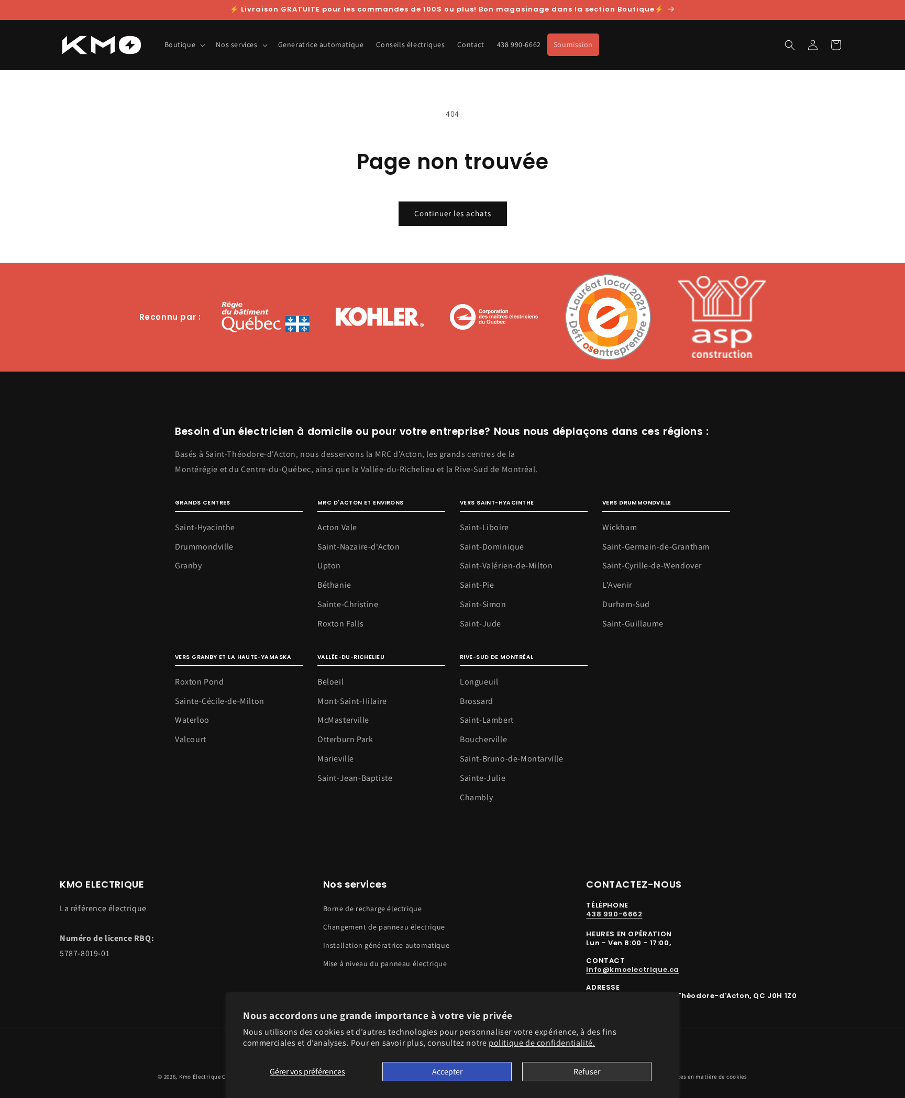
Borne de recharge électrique (372, 908)
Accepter (447, 1071)
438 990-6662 (614, 914)
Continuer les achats (452, 213)
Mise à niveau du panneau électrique (385, 963)
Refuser (586, 1071)
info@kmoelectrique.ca (632, 969)
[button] (184, 44)
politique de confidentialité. (542, 1042)
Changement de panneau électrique (384, 927)
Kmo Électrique (200, 1076)
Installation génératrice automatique (386, 945)
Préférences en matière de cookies (701, 1076)
